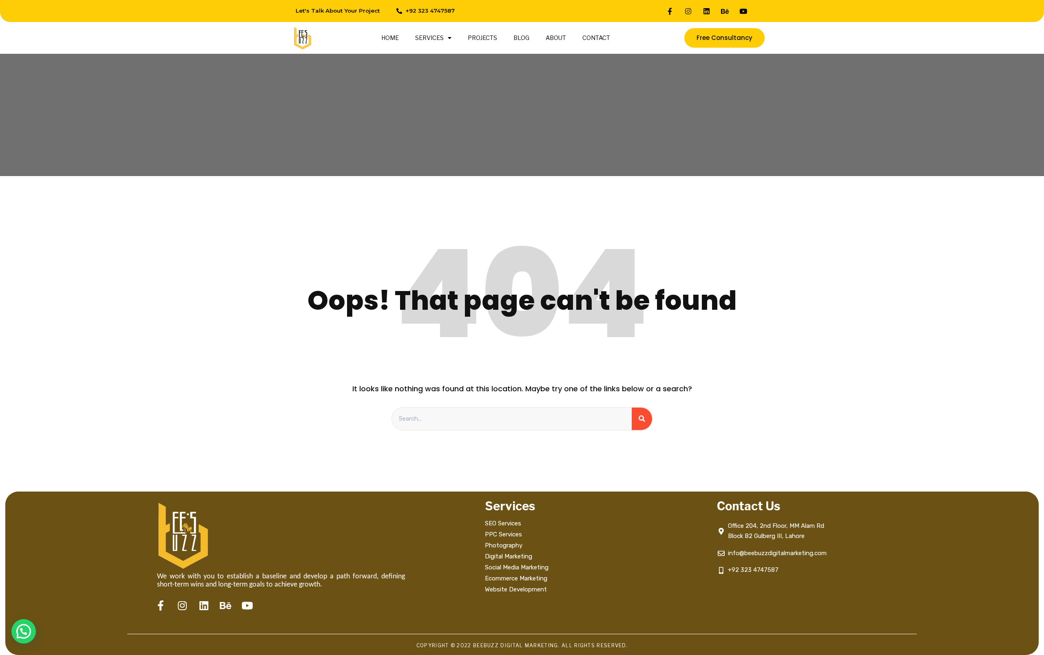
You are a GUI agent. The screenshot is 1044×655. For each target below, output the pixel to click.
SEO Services (503, 523)
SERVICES (429, 38)
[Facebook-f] (670, 11)
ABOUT (556, 38)
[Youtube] (743, 11)
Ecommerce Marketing (516, 578)
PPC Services (503, 534)
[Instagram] (688, 11)
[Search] (642, 419)
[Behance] (725, 11)
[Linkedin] (707, 11)
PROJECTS (482, 38)
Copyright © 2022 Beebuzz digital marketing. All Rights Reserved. (522, 645)
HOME (390, 38)
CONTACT (596, 38)
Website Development (516, 589)
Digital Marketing (508, 556)
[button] (23, 631)
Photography (503, 545)
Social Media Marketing (517, 567)
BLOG (521, 38)
